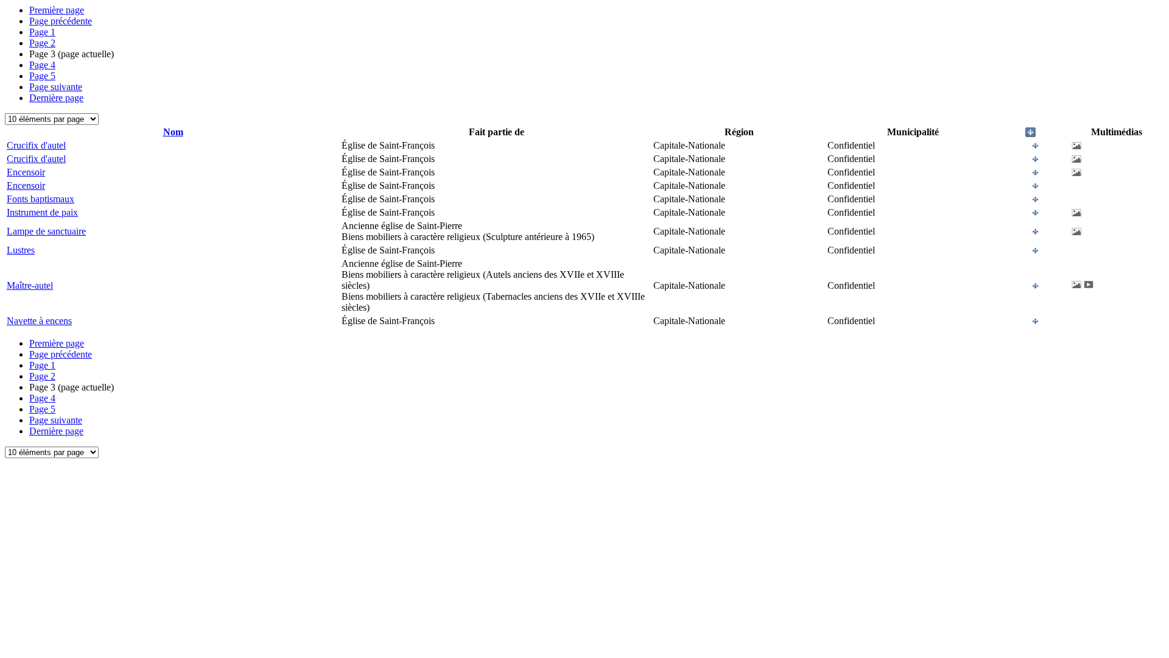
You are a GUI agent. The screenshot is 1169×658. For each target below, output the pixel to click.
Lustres (21, 250)
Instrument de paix (42, 212)
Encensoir (26, 172)
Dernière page (56, 98)
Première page (56, 10)
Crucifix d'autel (36, 145)
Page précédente (60, 21)
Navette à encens (39, 321)
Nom (173, 132)
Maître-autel (30, 285)
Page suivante (55, 87)
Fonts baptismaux (40, 199)
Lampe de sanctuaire (46, 231)
